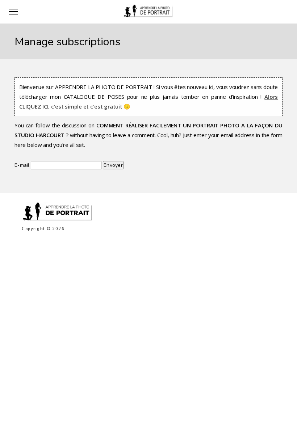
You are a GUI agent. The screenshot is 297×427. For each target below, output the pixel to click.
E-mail (22, 165)
